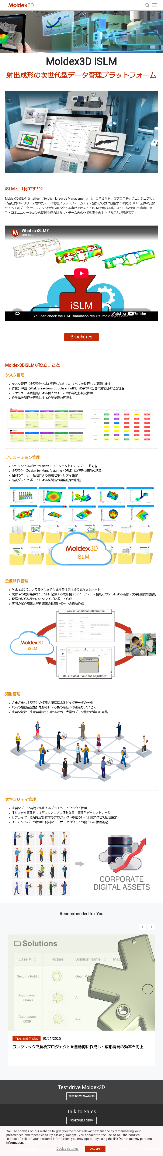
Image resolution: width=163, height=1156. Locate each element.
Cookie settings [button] (67, 1148)
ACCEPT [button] (95, 1148)
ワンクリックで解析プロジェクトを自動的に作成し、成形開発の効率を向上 (78, 1047)
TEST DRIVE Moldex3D (82, 1096)
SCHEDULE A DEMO (81, 1120)
